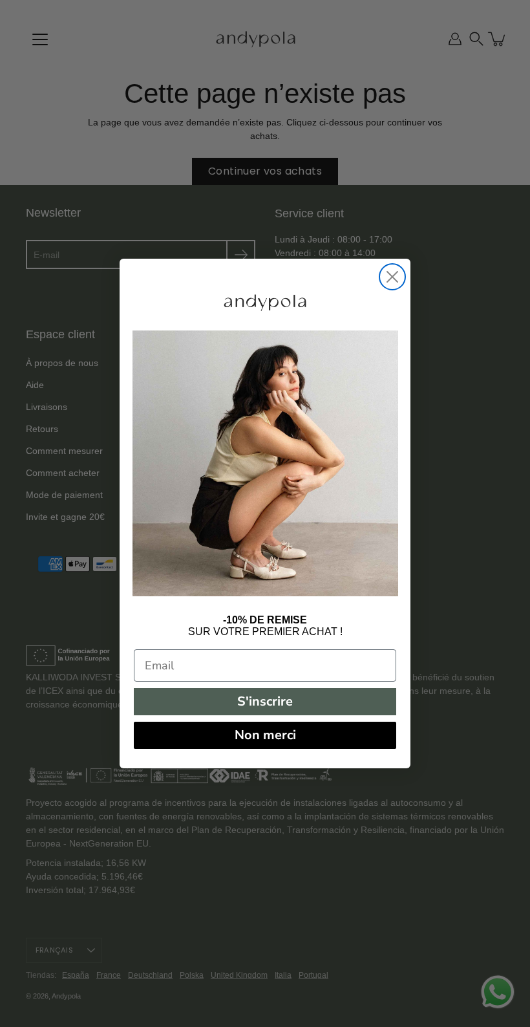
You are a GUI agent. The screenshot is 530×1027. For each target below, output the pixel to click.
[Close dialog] (392, 277)
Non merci (265, 735)
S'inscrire (265, 701)
